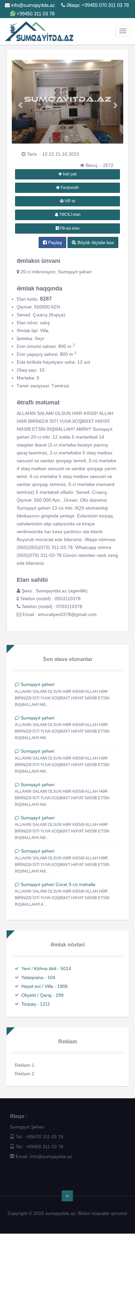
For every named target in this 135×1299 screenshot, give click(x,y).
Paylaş (54, 242)
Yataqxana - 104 (38, 977)
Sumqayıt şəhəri (37, 684)
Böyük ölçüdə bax (95, 242)
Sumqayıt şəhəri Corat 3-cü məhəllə (58, 884)
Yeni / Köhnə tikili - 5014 (46, 968)
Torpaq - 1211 (35, 1004)
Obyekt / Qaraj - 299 (42, 995)
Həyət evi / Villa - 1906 (44, 986)
